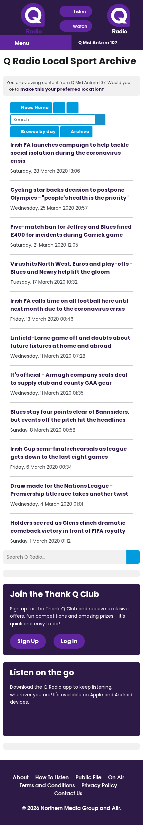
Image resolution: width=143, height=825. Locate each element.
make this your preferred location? (62, 89)
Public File (88, 777)
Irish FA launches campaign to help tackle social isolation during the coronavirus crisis (69, 153)
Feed (59, 107)
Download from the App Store (36, 720)
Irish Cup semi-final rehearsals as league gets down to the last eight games (68, 453)
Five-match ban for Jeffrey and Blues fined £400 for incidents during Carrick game (71, 231)
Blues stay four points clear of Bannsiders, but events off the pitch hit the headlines (69, 416)
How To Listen (52, 777)
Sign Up (28, 641)
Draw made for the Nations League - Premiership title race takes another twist (69, 490)
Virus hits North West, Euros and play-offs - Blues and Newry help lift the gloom (71, 268)
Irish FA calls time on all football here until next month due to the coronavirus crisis (69, 305)
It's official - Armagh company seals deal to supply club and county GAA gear (68, 379)
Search (100, 119)
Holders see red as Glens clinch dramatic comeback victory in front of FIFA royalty (67, 527)
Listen (80, 11)
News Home (35, 107)
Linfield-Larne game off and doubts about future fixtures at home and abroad (70, 342)
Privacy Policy (99, 785)
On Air (116, 777)
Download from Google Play (91, 720)
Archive (80, 131)
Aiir (116, 807)
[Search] (133, 557)
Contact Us (68, 793)
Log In (69, 641)
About (21, 777)
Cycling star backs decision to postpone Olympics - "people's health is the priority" (69, 194)
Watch (80, 26)
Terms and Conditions (47, 785)
